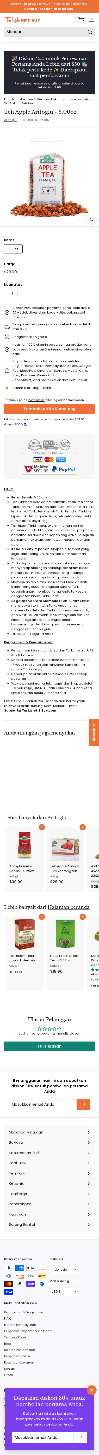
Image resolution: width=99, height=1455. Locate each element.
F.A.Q (8, 1318)
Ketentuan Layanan (19, 1362)
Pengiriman (36, 400)
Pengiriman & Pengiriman (23, 1312)
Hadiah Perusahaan (19, 1350)
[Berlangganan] (83, 1104)
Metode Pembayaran (20, 1325)
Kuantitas (13, 284)
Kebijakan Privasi (17, 1356)
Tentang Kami (15, 1337)
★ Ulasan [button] (94, 732)
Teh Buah (28, 103)
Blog (7, 1344)
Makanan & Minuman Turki (38, 99)
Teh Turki (10, 103)
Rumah (9, 99)
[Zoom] (91, 219)
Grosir (8, 1375)
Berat (9, 240)
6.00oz (13, 249)
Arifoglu (10, 120)
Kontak (9, 1369)
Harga (10, 264)
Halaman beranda (76, 99)
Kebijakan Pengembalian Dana (28, 1331)
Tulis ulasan (49, 1046)
